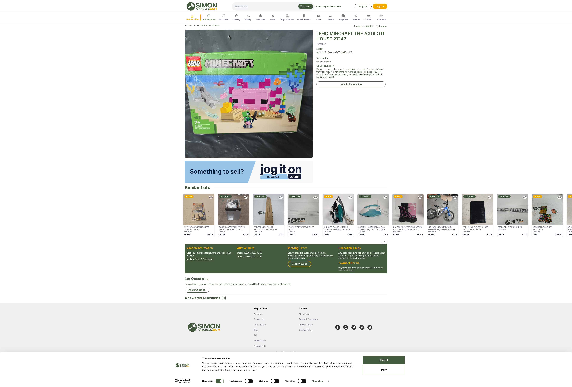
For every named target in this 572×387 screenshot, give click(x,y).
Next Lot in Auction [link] (351, 84)
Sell (255, 335)
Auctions (188, 25)
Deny (384, 370)
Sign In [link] (380, 6)
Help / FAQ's (260, 324)
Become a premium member (328, 6)
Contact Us (259, 319)
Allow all (383, 360)
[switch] (249, 381)
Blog (256, 330)
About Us (258, 314)
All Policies (304, 314)
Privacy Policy (306, 324)
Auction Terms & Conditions (199, 259)
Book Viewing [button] (299, 263)
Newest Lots (260, 340)
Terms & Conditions (308, 319)
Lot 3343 (215, 25)
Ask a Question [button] (196, 289)
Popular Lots (260, 346)
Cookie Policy (306, 330)
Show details (318, 381)
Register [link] (363, 6)
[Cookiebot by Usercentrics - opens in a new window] (183, 381)
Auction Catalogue (202, 25)
